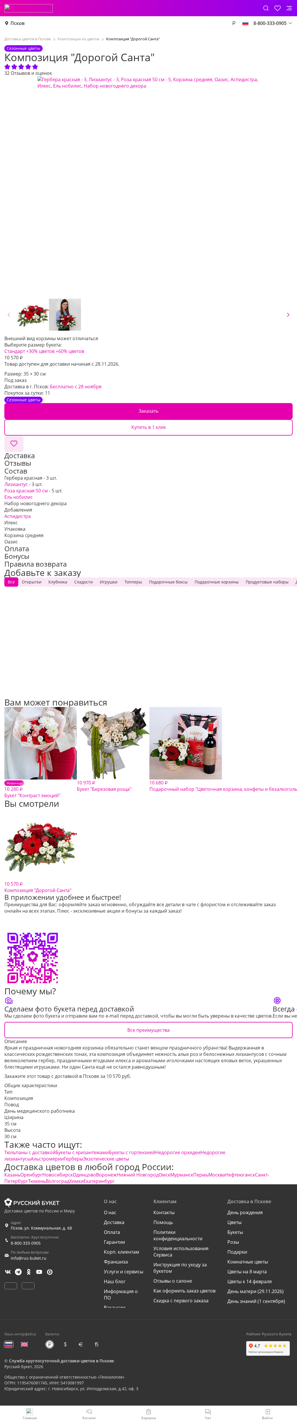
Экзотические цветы (106, 1159)
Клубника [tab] (57, 582)
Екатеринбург (99, 1181)
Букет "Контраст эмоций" (32, 790)
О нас (110, 1212)
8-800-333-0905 (26, 1243)
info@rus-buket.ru (28, 1258)
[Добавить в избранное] (13, 444)
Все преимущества (148, 1030)
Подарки (237, 1252)
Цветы (234, 1222)
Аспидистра (17, 516)
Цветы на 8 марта (247, 1271)
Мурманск (181, 1175)
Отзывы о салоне (172, 1281)
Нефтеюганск (240, 1175)
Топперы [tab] (133, 582)
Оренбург (31, 1175)
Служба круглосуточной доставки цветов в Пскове (61, 1361)
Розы (233, 1242)
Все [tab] (11, 582)
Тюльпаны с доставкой (29, 1152)
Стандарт (14, 351)
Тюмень (37, 1181)
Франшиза (116, 1262)
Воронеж (106, 1175)
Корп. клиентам (121, 1252)
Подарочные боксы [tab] (168, 582)
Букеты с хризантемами (82, 1152)
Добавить (40, 681)
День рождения (245, 1212)
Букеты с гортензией (132, 1152)
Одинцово (84, 1175)
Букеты (235, 1232)
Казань (12, 1175)
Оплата (112, 1232)
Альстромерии (47, 1159)
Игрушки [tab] (108, 582)
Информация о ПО (121, 1294)
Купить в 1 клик (148, 427)
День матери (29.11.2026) (255, 1291)
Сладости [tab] (83, 582)
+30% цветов (40, 351)
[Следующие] (288, 314)
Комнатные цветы (247, 1262)
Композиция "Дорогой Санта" (37, 887)
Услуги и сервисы (123, 1271)
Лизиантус (16, 484)
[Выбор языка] (245, 23)
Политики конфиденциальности (177, 1235)
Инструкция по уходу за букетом (180, 1267)
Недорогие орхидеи (177, 1152)
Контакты (164, 1212)
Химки (76, 1181)
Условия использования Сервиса (181, 1251)
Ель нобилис (18, 497)
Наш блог (115, 1281)
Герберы (73, 1159)
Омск (164, 1175)
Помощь (163, 1222)
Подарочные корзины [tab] (217, 582)
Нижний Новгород (138, 1175)
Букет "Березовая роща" (104, 785)
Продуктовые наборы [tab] (267, 582)
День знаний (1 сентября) (256, 1301)
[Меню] (289, 8)
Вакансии (114, 1307)
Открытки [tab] (31, 582)
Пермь (200, 1175)
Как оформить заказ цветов (184, 1291)
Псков (17, 23)
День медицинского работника (39, 1111)
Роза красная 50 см (26, 490)
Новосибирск (57, 1175)
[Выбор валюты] (233, 23)
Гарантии (114, 1242)
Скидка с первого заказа (181, 1300)
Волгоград (57, 1181)
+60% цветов (70, 351)
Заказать (148, 411)
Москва (216, 1175)
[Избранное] (277, 8)
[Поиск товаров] (265, 8)
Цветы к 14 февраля (249, 1281)
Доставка (114, 1222)
